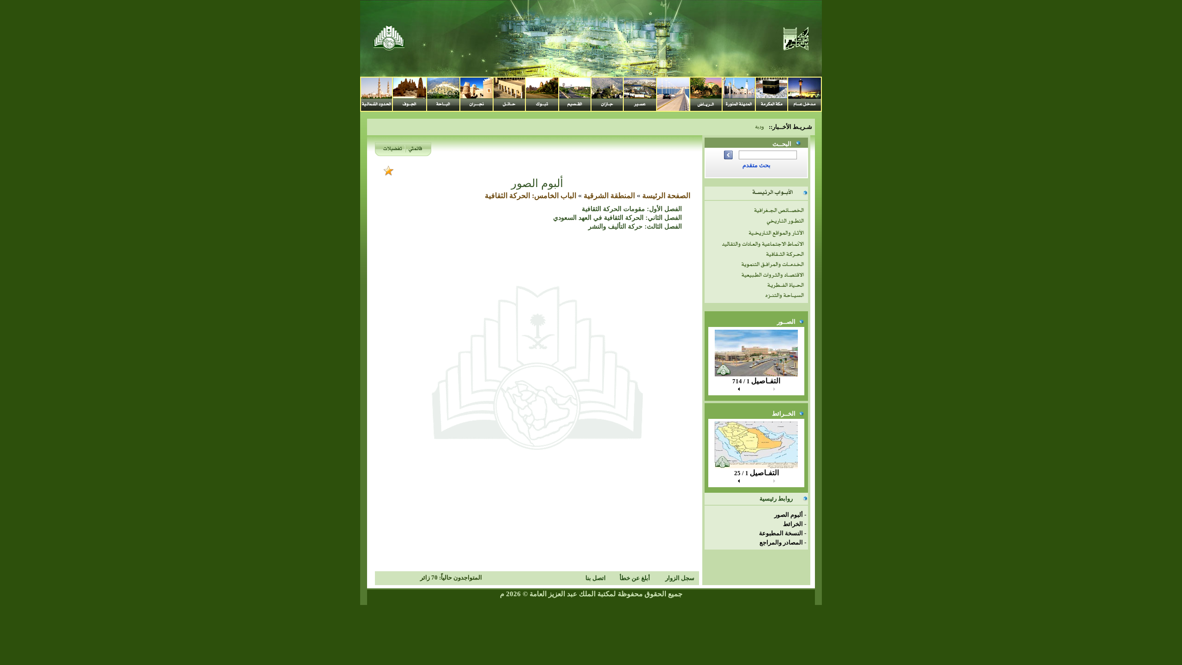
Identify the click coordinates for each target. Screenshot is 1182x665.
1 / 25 (741, 473)
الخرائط (793, 523)
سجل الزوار (679, 577)
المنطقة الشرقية (609, 196)
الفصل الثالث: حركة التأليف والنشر (635, 226)
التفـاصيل (765, 381)
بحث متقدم (756, 165)
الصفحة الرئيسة (666, 196)
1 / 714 (741, 381)
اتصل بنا (595, 577)
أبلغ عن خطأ (635, 577)
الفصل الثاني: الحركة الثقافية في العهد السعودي (617, 217)
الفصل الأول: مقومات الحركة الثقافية (632, 209)
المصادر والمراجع (781, 542)
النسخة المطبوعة (781, 533)
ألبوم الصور (788, 514)
